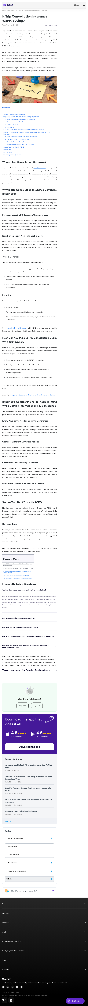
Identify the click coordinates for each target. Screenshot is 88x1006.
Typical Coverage (12, 124)
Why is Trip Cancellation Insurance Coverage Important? (21, 117)
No (39, 706)
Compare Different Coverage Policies (18, 139)
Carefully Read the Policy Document (18, 142)
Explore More (7, 152)
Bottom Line (7, 150)
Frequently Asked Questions (12, 155)
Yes (24, 706)
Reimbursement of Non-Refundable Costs (20, 122)
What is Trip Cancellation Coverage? (14, 114)
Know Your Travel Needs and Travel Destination (22, 137)
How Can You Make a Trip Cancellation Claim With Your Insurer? (23, 130)
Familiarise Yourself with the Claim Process (20, 144)
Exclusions (10, 127)
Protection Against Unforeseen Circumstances (21, 119)
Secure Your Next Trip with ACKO (13, 147)
